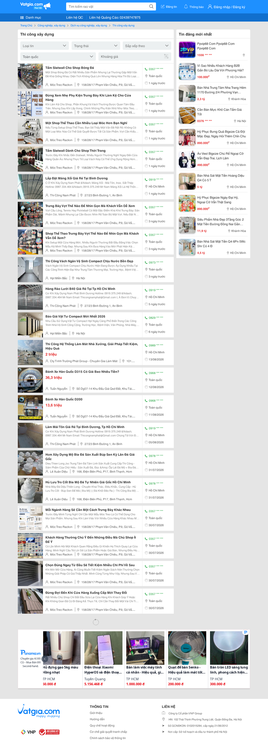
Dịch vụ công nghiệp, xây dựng (89, 25)
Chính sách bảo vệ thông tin (108, 738)
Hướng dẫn (97, 719)
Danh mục (33, 17)
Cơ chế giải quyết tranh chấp (108, 731)
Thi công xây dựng (123, 25)
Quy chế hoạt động (102, 725)
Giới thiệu (96, 713)
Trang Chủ (26, 25)
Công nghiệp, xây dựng (51, 25)
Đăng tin (171, 6)
